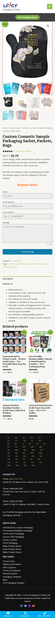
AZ (24, 437)
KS (44, 443)
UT (24, 462)
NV (24, 453)
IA (37, 443)
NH (32, 453)
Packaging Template (12, 576)
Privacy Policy (9, 561)
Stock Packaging (10, 543)
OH (33, 456)
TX (16, 462)
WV (17, 465)
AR (31, 437)
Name (6, 192)
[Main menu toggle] (49, 6)
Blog (5, 579)
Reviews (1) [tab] (8, 283)
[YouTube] (33, 605)
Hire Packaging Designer (14, 582)
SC (31, 459)
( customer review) (23, 151)
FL (32, 440)
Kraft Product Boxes (12, 549)
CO (8, 440)
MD (32, 446)
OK (41, 456)
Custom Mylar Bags (34, 264)
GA (40, 440)
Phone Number (8, 212)
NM (40, 453)
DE (24, 440)
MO (33, 450)
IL (23, 443)
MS (24, 450)
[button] (27, 17)
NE (8, 453)
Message (6, 222)
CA (39, 437)
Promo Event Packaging (13, 533)
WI (25, 465)
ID (16, 443)
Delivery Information (12, 564)
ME (24, 446)
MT (41, 450)
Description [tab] (8, 278)
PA (16, 459)
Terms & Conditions (12, 570)
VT (32, 462)
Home (5, 128)
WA (8, 465)
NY (8, 456)
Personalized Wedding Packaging (17, 530)
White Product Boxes (12, 552)
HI (8, 443)
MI (8, 450)
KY (8, 446)
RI (24, 459)
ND (24, 456)
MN (16, 450)
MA (40, 446)
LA (16, 446)
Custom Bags (14, 128)
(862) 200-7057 (16, 478)
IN (30, 443)
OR (8, 459)
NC (16, 456)
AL (8, 437)
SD (39, 459)
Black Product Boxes (12, 546)
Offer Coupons (9, 567)
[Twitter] (25, 605)
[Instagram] (29, 605)
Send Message (27, 251)
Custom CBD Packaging (13, 536)
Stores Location (10, 539)
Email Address (9, 202)
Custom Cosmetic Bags (16, 264)
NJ (16, 453)
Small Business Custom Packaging (18, 527)
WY (33, 465)
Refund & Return (10, 573)
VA (40, 462)
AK (16, 437)
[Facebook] (21, 605)
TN (8, 462)
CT (16, 440)
